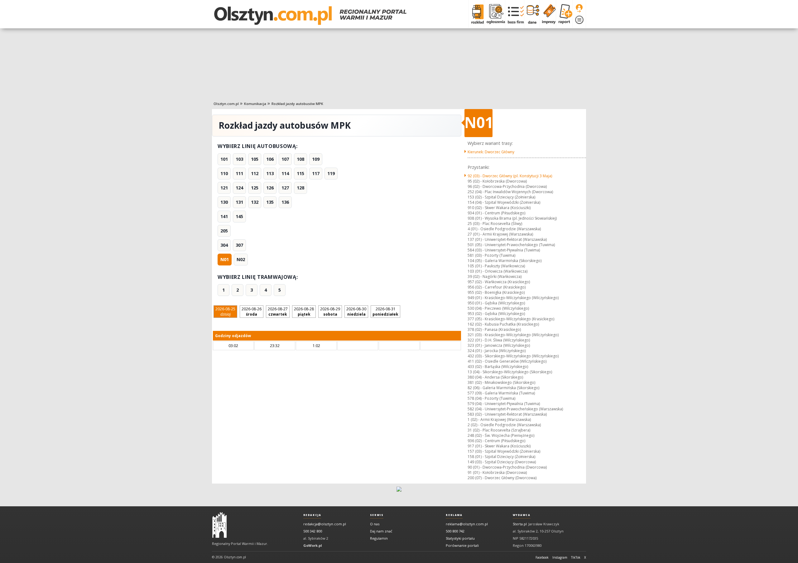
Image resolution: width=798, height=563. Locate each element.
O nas (374, 524)
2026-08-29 (330, 311)
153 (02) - (501, 197)
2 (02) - (504, 424)
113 (270, 173)
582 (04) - (515, 409)
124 (239, 188)
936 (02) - (496, 440)
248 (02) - (501, 435)
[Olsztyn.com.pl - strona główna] (219, 525)
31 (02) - (499, 430)
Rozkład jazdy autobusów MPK (297, 103)
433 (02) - (498, 366)
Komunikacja (255, 103)
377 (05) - (511, 319)
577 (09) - (501, 393)
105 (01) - (496, 266)
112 (254, 173)
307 (239, 245)
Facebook (542, 557)
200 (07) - (502, 477)
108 (300, 159)
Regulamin (379, 538)
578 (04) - (491, 398)
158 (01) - (501, 456)
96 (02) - (507, 186)
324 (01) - (497, 350)
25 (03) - (495, 223)
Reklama (454, 515)
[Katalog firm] (514, 14)
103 (239, 159)
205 (224, 231)
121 (224, 188)
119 (331, 173)
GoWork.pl (312, 545)
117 (316, 173)
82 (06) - (503, 387)
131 (239, 202)
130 (224, 202)
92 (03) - (510, 176)
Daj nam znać (381, 531)
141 (224, 216)
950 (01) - (496, 303)
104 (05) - (504, 260)
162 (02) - (503, 324)
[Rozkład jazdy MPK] (476, 14)
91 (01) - (497, 472)
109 (316, 159)
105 (254, 159)
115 (300, 173)
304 (224, 245)
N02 (241, 259)
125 (254, 188)
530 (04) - (498, 308)
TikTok (575, 557)
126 (270, 188)
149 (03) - (502, 462)
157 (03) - (504, 451)
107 (285, 159)
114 (285, 173)
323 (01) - (499, 345)
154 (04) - (504, 202)
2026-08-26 (252, 311)
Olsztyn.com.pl (226, 103)
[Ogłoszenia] (494, 14)
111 (239, 173)
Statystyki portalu (460, 538)
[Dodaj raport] (564, 14)
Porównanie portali (462, 545)
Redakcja (312, 515)
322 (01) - (499, 340)
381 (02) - (501, 382)
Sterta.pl (520, 524)
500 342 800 (312, 531)
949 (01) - (513, 297)
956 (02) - (497, 287)
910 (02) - (499, 207)
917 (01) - (499, 446)
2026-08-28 (304, 311)
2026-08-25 (225, 311)
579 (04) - (504, 403)
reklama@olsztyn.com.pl (467, 524)
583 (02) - (507, 414)
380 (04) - (495, 377)
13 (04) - (510, 372)
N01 (224, 259)
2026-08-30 (356, 311)
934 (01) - (496, 213)
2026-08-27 (278, 311)
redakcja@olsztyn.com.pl (324, 524)
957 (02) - (499, 281)
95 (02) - (497, 181)
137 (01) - (507, 239)
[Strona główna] (310, 15)
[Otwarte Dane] (531, 14)
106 (270, 159)
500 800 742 (455, 531)
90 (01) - (507, 467)
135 (270, 202)
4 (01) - (504, 228)
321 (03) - (513, 334)
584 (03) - (504, 250)
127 (285, 188)
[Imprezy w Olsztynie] (547, 14)
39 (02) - (495, 276)
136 (285, 202)
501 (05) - (511, 244)
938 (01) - (512, 218)
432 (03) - (513, 356)
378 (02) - (494, 329)
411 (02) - (507, 361)
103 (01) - (497, 271)
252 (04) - (510, 191)
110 (224, 173)
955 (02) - (496, 292)
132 (254, 202)
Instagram (559, 557)
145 (239, 216)
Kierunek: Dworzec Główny (491, 152)
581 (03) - (491, 255)
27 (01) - (500, 234)
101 (224, 159)
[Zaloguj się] (579, 8)
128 (300, 188)
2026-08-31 (385, 311)
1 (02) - (499, 419)
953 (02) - (496, 313)
